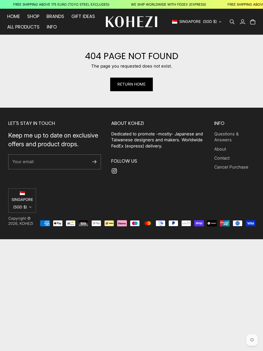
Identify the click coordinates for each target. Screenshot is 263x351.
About (220, 149)
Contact (222, 158)
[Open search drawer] (232, 22)
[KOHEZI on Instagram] (114, 171)
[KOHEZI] (131, 21)
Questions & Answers (226, 136)
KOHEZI (26, 223)
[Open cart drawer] (253, 22)
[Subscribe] (94, 162)
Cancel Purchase (231, 167)
